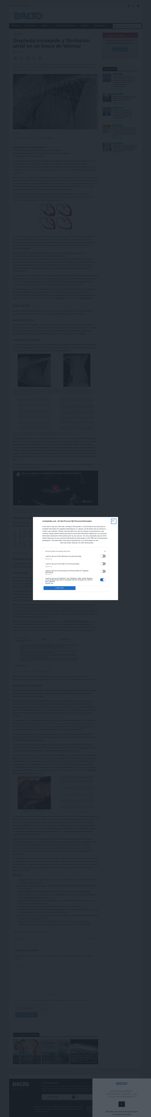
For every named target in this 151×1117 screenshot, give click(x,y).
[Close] (114, 521)
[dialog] (75, 558)
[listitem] (75, 551)
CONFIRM (59, 588)
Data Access (75, 596)
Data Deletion (63, 596)
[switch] (103, 556)
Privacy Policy (88, 596)
